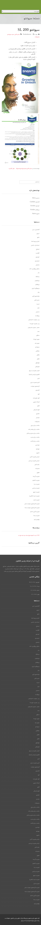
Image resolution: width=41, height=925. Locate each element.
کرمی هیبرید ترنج (35, 382)
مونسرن (37, 445)
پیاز (38, 292)
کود (38, 394)
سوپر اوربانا (36, 339)
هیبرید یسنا (36, 515)
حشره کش (17, 34)
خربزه (38, 304)
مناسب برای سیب (34, 437)
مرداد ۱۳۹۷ (36, 586)
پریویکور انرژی (35, 288)
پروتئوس (37, 280)
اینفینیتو (37, 261)
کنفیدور (37, 390)
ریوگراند (37, 316)
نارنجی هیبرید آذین (34, 457)
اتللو (38, 237)
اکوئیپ (37, 253)
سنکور (37, 335)
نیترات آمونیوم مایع (33, 535)
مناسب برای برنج (35, 425)
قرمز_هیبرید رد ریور (34, 370)
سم (13, 34)
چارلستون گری (35, 296)
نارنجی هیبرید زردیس (34, 461)
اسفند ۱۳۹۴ (36, 590)
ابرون (37, 233)
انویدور (37, 257)
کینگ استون (36, 402)
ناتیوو (37, 453)
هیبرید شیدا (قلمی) (34, 496)
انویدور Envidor (34, 206)
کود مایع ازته (36, 398)
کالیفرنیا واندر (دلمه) (34, 374)
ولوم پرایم (36, 519)
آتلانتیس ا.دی (35, 229)
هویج (38, 472)
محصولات (37, 37)
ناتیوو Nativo (35, 214)
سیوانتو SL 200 (28, 30)
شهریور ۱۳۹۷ (35, 582)
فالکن (38, 355)
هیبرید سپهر (36, 492)
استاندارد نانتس (35, 245)
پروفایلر (37, 284)
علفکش (37, 351)
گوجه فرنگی (36, 410)
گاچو (38, 406)
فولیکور (37, 363)
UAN (38, 535)
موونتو (37, 449)
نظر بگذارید (12, 168)
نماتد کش (37, 464)
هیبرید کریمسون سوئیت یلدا (32, 508)
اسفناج (37, 249)
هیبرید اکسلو (36, 480)
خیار (38, 308)
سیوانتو (9, 34)
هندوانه (37, 468)
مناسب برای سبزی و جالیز (33, 433)
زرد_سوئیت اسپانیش (33, 320)
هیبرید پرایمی (35, 488)
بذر (38, 272)
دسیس (37, 312)
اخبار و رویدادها (35, 241)
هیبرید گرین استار (34, 511)
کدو (38, 378)
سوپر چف (37, 343)
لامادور (37, 414)
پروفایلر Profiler (34, 210)
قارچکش (37, 366)
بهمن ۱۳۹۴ (36, 594)
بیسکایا (37, 276)
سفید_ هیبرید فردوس (33, 327)
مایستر (37, 417)
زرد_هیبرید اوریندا (34, 323)
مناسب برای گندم (35, 441)
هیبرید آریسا (36, 476)
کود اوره (25, 535)
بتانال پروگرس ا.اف (34, 269)
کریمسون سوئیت (35, 386)
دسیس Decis (35, 198)
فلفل (38, 359)
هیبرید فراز (36, 500)
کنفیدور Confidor (34, 202)
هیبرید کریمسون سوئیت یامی (31, 504)
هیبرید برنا (36, 484)
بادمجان (37, 265)
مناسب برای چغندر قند (33, 429)
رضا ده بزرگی (24, 920)
